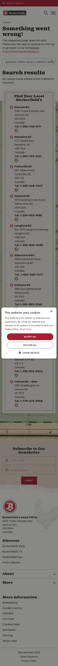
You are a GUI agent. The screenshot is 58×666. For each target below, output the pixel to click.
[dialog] (29, 332)
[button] (29, 353)
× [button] (51, 311)
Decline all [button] (30, 345)
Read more (26, 329)
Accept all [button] (30, 336)
